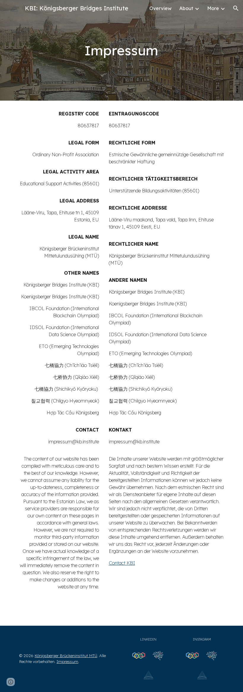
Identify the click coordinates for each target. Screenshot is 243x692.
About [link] (186, 8)
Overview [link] (160, 8)
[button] (236, 8)
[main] (122, 50)
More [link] (213, 8)
